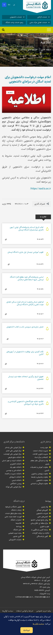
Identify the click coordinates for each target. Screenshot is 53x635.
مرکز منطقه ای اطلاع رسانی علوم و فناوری (40, 525)
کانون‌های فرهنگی (42, 510)
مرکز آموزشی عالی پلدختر (13, 447)
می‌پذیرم (26, 630)
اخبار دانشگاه (17, 529)
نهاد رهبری (44, 507)
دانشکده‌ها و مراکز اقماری (14, 442)
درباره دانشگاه (18, 501)
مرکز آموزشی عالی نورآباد (13, 487)
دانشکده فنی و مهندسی (13, 470)
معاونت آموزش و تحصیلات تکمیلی (39, 469)
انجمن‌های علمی (42, 516)
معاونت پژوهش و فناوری (39, 473)
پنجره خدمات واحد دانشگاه (14, 22)
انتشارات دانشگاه (16, 520)
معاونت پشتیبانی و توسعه (39, 477)
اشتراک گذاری (40, 204)
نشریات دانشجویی (42, 513)
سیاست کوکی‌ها (7, 610)
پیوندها (48, 501)
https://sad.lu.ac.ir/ (40, 189)
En (9, 4)
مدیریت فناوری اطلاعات (40, 454)
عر (14, 4)
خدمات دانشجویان (16, 17)
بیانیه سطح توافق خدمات (13, 513)
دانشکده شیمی (16, 480)
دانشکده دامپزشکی (15, 477)
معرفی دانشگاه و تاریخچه (13, 507)
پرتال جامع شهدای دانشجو (39, 520)
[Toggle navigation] (49, 30)
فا (4, 4)
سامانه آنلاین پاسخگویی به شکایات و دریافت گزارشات (40, 531)
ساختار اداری (45, 442)
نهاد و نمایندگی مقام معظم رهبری (40, 462)
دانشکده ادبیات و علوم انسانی (11, 460)
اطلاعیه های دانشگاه (29, 49)
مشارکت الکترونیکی (15, 539)
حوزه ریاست (44, 447)
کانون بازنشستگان (42, 536)
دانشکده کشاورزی (15, 464)
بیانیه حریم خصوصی (14, 533)
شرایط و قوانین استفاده (24, 610)
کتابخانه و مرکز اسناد (41, 457)
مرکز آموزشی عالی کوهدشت (12, 454)
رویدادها (18, 526)
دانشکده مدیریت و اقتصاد (13, 473)
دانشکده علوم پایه (15, 467)
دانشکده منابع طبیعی (14, 457)
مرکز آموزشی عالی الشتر (13, 450)
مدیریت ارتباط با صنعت (40, 450)
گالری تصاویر (17, 536)
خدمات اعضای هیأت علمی (38, 22)
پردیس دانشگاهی (15, 483)
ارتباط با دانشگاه (16, 510)
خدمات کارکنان (42, 17)
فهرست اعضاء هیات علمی (13, 516)
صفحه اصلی (46, 49)
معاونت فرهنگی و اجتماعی (39, 483)
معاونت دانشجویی (42, 480)
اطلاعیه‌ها (18, 523)
